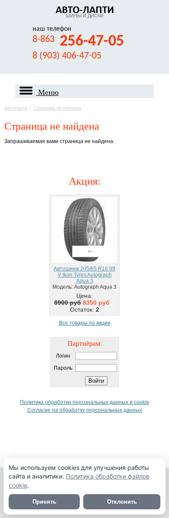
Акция (83, 181)
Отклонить (122, 501)
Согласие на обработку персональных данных (84, 410)
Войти (96, 381)
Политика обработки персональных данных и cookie (85, 402)
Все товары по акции (84, 323)
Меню (47, 91)
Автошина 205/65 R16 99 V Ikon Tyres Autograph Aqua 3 (84, 275)
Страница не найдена (57, 108)
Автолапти (15, 108)
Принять (44, 501)
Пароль (63, 368)
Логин (63, 356)
